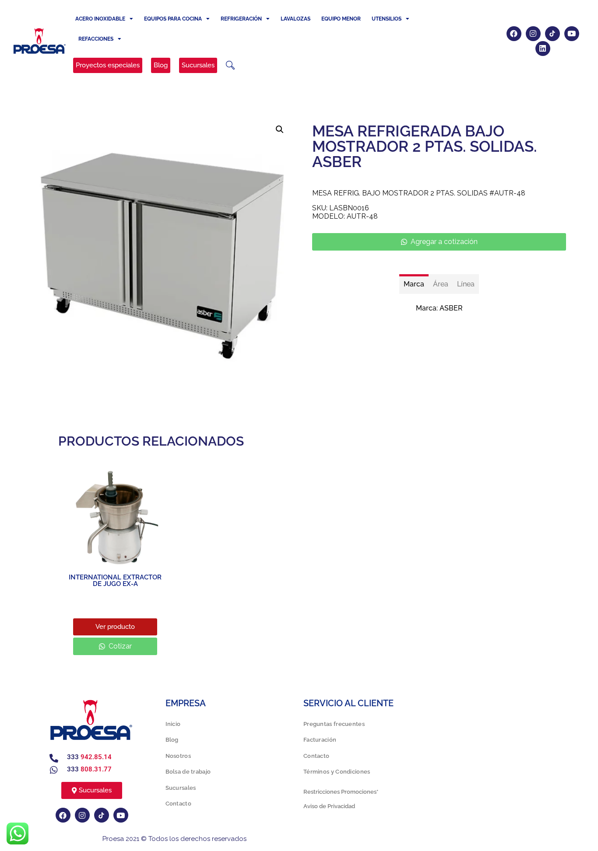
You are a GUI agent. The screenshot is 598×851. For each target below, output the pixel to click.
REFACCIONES (95, 39)
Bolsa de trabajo (188, 771)
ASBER (451, 308)
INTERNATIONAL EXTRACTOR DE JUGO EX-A (115, 580)
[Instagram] (533, 33)
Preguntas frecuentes (334, 724)
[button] (230, 65)
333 (89, 757)
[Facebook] (514, 33)
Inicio (173, 724)
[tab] (414, 284)
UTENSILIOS (386, 19)
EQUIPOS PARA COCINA (173, 19)
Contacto (178, 803)
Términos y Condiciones (336, 771)
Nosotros (178, 756)
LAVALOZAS (295, 19)
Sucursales (180, 788)
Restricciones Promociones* (340, 791)
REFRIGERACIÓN (241, 19)
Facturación (319, 739)
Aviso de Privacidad (329, 806)
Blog (172, 739)
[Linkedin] (542, 48)
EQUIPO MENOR (341, 19)
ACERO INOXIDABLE (100, 19)
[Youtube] (571, 33)
